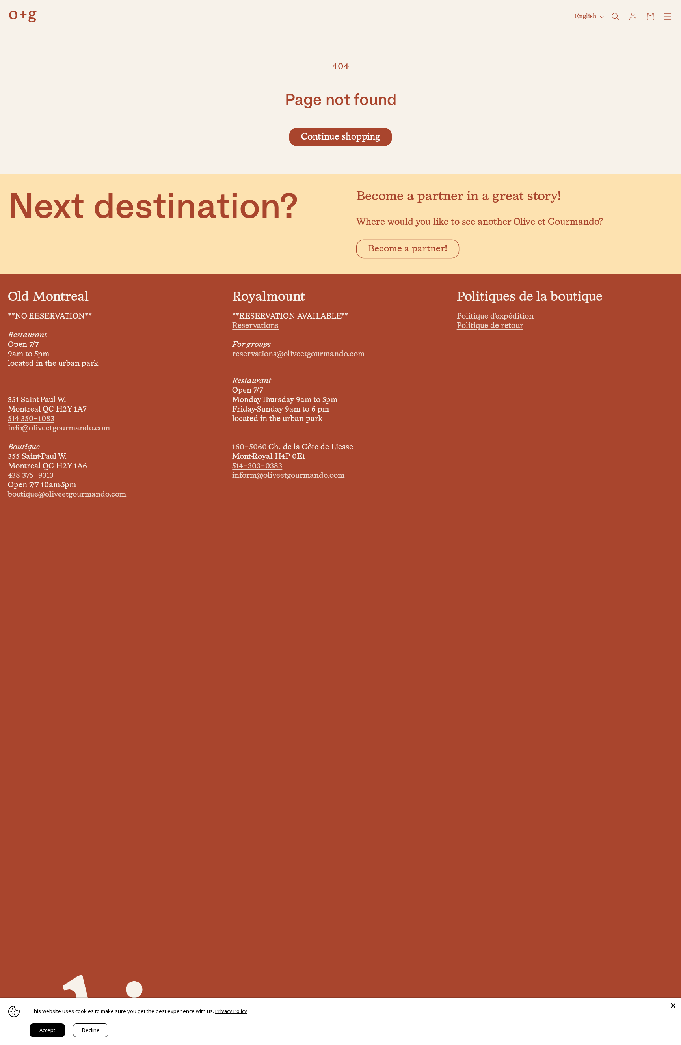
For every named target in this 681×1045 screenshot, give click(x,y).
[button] (615, 16)
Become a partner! (407, 248)
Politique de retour (490, 326)
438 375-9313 (31, 475)
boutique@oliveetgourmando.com (67, 494)
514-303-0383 (257, 466)
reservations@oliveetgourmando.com (298, 354)
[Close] (673, 1006)
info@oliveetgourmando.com (59, 428)
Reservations (255, 326)
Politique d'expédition (495, 316)
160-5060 (249, 447)
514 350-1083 (31, 419)
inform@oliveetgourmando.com (288, 475)
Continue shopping (340, 137)
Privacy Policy (231, 1011)
